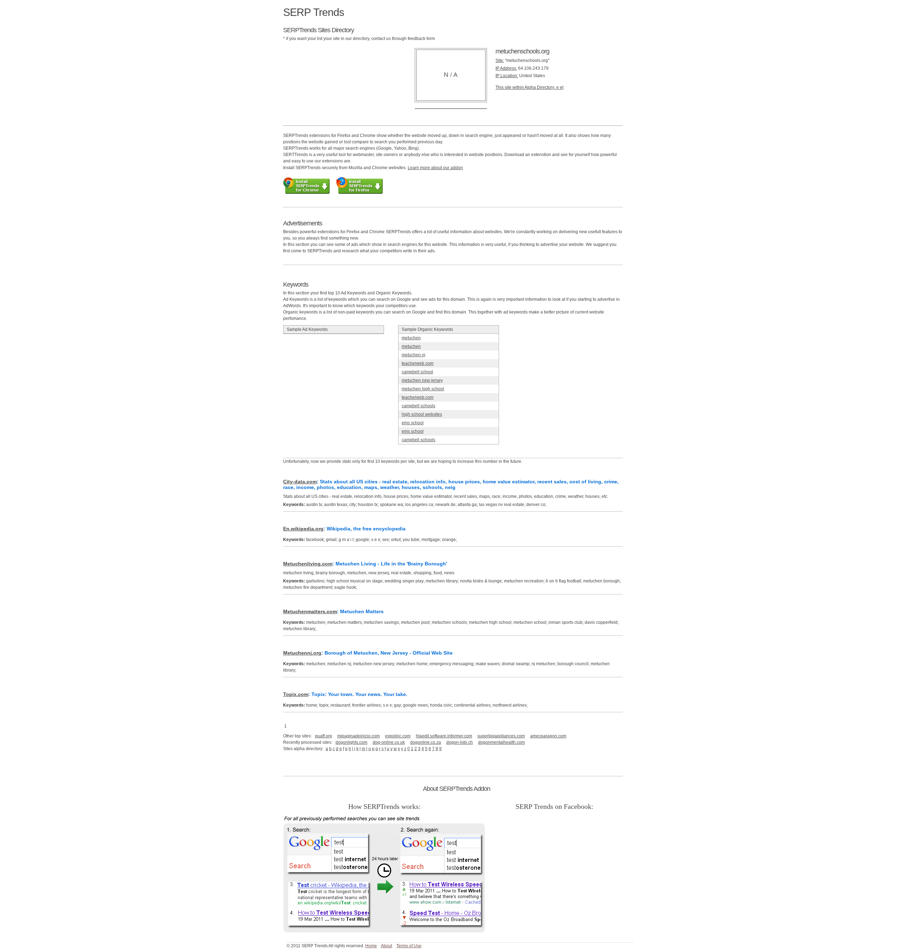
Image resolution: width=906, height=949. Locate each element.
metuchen (411, 337)
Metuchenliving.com (307, 563)
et (561, 87)
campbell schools (418, 405)
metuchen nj (413, 354)
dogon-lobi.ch (459, 742)
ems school (413, 422)
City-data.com (300, 481)
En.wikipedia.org (303, 528)
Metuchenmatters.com (310, 611)
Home (371, 945)
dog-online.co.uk (389, 742)
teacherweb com (418, 363)
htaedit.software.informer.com (444, 736)
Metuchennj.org (302, 653)
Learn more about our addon (435, 167)
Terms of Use (409, 945)
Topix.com (295, 694)
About (386, 945)
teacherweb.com (418, 397)
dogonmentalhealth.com (501, 742)
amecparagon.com (548, 736)
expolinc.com (398, 736)
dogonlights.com (351, 742)
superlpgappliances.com (501, 736)
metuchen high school (423, 388)
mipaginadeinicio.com (358, 736)
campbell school (417, 371)
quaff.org (323, 736)
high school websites (422, 414)
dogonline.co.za (425, 742)
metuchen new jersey (422, 380)
